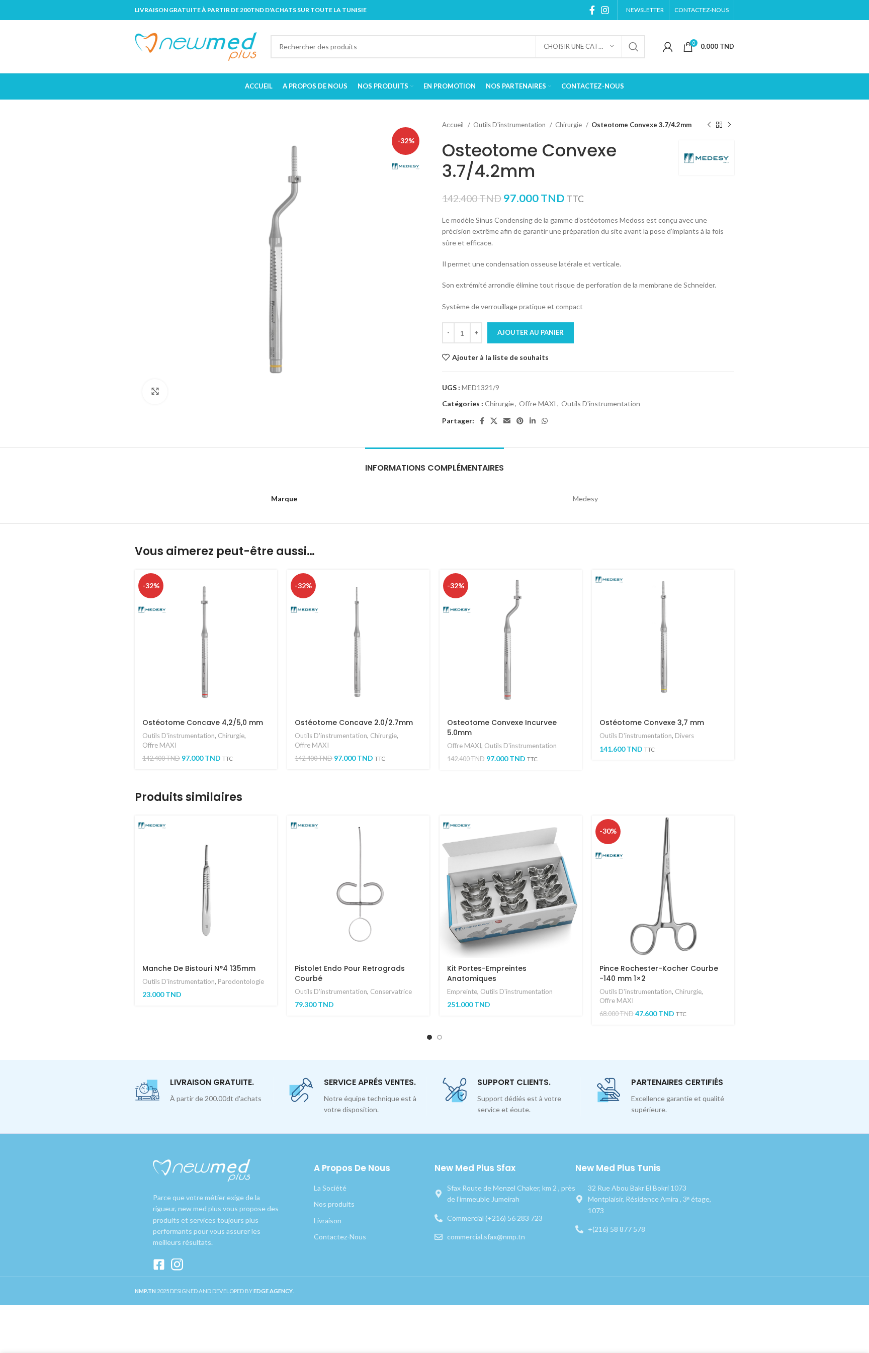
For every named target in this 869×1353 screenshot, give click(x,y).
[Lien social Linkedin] (533, 420)
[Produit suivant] (729, 125)
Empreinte (462, 991)
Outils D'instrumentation (510, 125)
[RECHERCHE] (633, 46)
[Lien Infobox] (204, 1090)
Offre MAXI (537, 403)
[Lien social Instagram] (605, 10)
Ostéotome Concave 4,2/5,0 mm (202, 722)
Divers (684, 736)
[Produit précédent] (709, 125)
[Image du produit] (358, 887)
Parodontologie (241, 981)
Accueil (453, 125)
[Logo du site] (197, 45)
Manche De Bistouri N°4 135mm (198, 968)
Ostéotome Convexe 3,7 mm (651, 722)
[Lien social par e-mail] (506, 420)
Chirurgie (569, 125)
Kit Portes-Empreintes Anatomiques (487, 973)
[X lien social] (493, 420)
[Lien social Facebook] (592, 10)
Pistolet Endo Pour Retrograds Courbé (350, 973)
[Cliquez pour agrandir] (154, 391)
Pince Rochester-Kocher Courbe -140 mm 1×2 (658, 973)
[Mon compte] (668, 47)
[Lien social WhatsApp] (545, 420)
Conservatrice (391, 991)
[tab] (434, 462)
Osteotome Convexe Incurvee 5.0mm (502, 727)
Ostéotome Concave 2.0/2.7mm (354, 722)
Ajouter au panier (530, 332)
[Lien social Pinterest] (520, 420)
